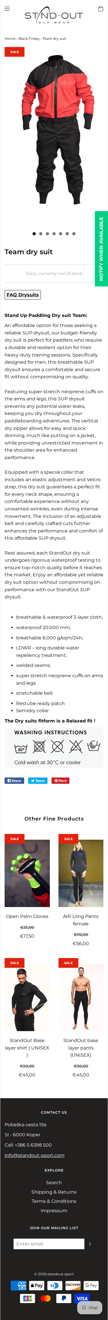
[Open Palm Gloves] (27, 873)
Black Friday (29, 38)
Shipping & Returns (54, 1192)
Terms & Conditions (54, 1201)
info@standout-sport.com (35, 1155)
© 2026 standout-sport (54, 1274)
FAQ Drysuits (23, 294)
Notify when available (101, 249)
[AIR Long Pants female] (81, 873)
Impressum (54, 1210)
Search (54, 1182)
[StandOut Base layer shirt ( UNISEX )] (27, 997)
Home (10, 38)
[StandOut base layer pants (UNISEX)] (81, 997)
